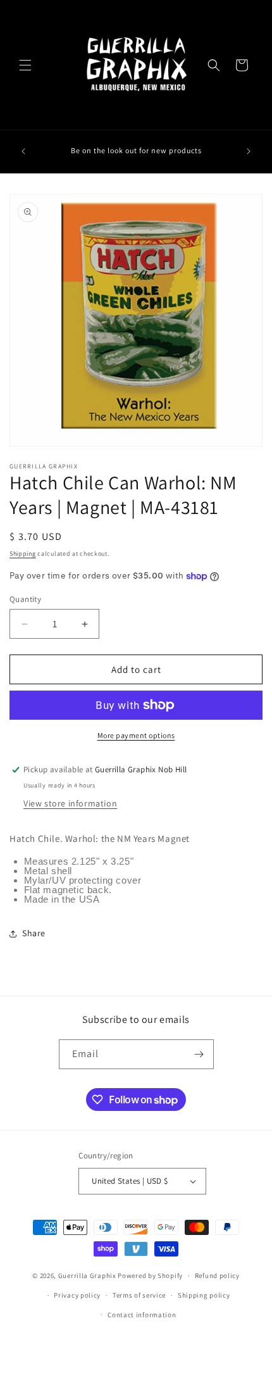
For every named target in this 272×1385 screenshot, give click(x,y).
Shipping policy (204, 1295)
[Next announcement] (249, 151)
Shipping (22, 553)
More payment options (136, 735)
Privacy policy (77, 1295)
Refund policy (217, 1275)
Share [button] (34, 933)
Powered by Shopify (150, 1275)
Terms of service (139, 1295)
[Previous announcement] (23, 151)
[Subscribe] (199, 1054)
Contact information (142, 1314)
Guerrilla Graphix (87, 1275)
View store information (70, 803)
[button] (25, 65)
